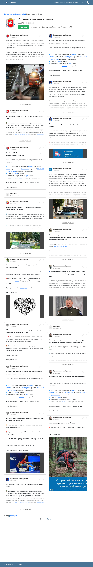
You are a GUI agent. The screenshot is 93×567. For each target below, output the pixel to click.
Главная (56, 2)
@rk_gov (31, 23)
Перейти (50, 519)
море (16, 173)
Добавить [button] (76, 2)
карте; (30, 166)
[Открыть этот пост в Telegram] (43, 36)
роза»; (8, 169)
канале (17, 281)
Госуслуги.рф (40, 134)
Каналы (62, 2)
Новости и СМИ (20, 14)
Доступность (12, 171)
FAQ (83, 2)
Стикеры (69, 2)
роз (27, 176)
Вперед (14, 516)
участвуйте (23, 288)
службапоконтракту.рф (22, 134)
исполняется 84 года (60, 246)
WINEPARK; (40, 169)
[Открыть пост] (40, 36)
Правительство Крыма (19, 35)
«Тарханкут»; (25, 169)
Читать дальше (25, 104)
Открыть (23, 27)
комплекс (21, 178)
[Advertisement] (46, 534)
